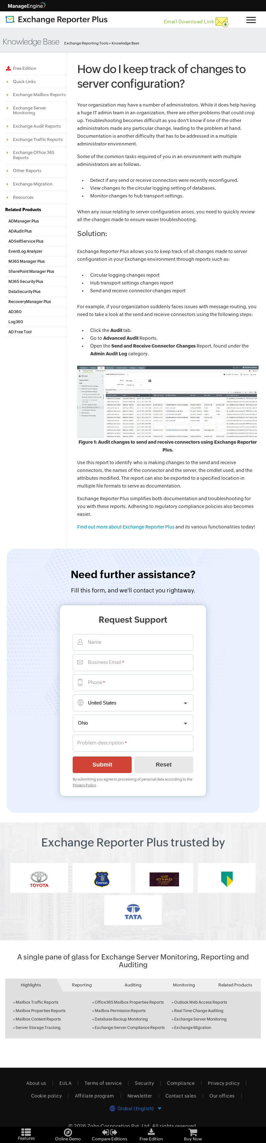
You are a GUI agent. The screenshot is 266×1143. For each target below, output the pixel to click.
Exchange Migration (192, 1027)
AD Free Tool (19, 332)
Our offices (222, 1096)
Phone (95, 682)
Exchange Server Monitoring (200, 1019)
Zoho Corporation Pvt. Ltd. (119, 1126)
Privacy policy (223, 1083)
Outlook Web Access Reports (200, 1002)
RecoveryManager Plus (29, 301)
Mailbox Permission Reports (120, 1011)
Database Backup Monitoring (121, 1019)
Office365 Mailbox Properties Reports (129, 1002)
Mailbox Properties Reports (41, 1011)
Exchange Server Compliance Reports (130, 1027)
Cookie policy (46, 1096)
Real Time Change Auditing (199, 1011)
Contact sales (181, 1096)
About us (36, 1083)
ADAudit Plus (20, 231)
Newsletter (139, 1096)
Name (94, 642)
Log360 (15, 322)
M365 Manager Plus (26, 261)
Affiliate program (94, 1096)
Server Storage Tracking (38, 1027)
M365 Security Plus (25, 281)
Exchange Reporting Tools (86, 43)
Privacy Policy (84, 785)
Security (144, 1083)
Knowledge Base (125, 43)
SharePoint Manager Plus (31, 271)
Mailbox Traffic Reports (37, 1002)
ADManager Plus (23, 221)
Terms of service (103, 1083)
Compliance (181, 1083)
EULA (65, 1083)
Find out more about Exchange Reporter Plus (126, 526)
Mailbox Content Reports (38, 1019)
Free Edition (24, 68)
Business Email (104, 662)
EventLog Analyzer (25, 251)
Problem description (100, 742)
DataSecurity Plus (24, 291)
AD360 (14, 312)
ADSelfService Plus (25, 241)
